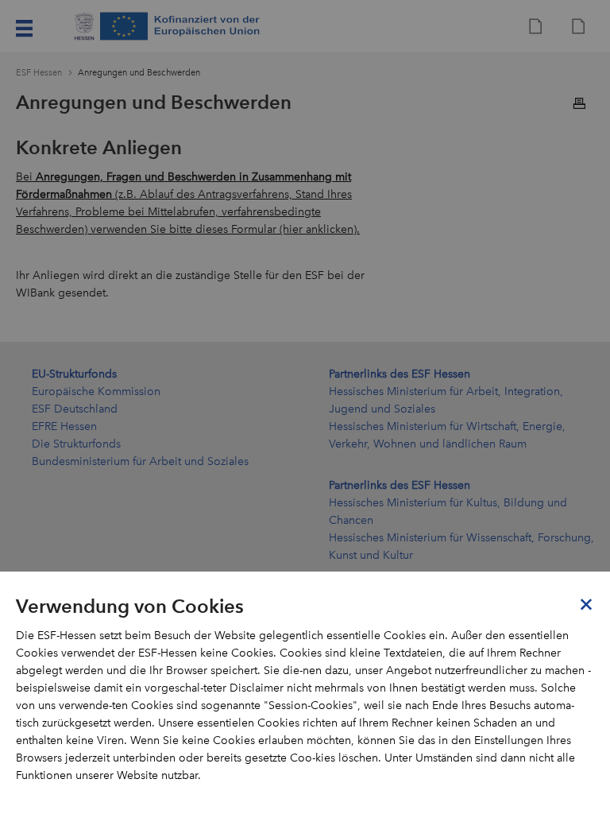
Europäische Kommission (96, 391)
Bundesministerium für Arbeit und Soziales (140, 461)
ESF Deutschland (75, 409)
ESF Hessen (39, 73)
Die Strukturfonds (76, 444)
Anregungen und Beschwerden (139, 73)
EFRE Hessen (64, 426)
